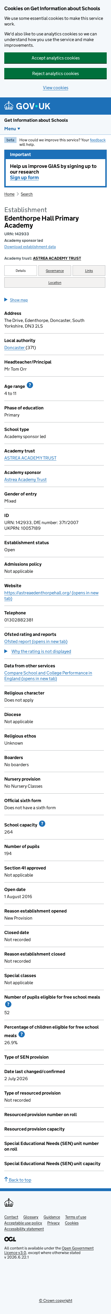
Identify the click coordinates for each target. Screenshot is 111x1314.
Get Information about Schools (36, 120)
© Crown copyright (55, 1300)
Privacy (53, 1222)
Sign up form (24, 177)
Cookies (72, 1222)
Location (54, 282)
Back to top (19, 1180)
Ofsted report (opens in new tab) (35, 641)
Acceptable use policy (23, 1222)
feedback (98, 139)
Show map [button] (19, 300)
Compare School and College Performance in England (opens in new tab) (48, 675)
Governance (55, 270)
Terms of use (75, 1216)
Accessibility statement (24, 1228)
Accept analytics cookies (56, 58)
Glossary (30, 1216)
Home (9, 193)
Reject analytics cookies (55, 73)
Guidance (52, 1216)
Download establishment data (30, 246)
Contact (11, 1216)
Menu (10, 128)
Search (27, 193)
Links (89, 270)
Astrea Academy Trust (25, 479)
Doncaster (15, 347)
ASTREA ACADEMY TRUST (57, 258)
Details (21, 270)
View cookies (55, 87)
